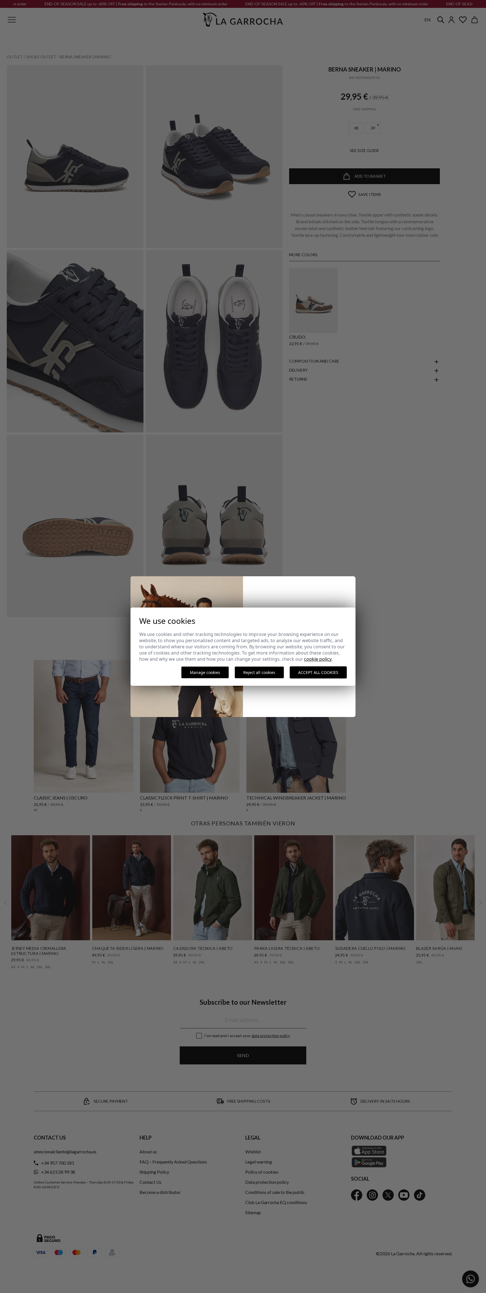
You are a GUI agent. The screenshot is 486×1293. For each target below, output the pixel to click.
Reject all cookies (259, 672)
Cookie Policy (318, 659)
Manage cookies (205, 672)
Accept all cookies (318, 672)
